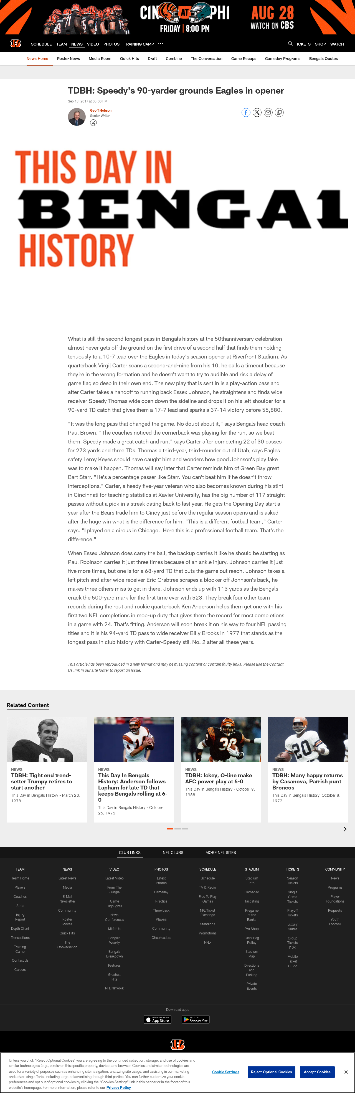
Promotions (208, 933)
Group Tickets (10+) (292, 942)
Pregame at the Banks (251, 915)
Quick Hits (67, 933)
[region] (177, 1072)
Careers (20, 969)
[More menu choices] (160, 43)
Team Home (20, 878)
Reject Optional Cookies (271, 1072)
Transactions (20, 937)
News (335, 878)
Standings (207, 924)
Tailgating (252, 901)
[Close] (346, 1072)
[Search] (290, 43)
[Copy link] (279, 112)
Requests (335, 910)
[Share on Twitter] (257, 115)
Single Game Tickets (292, 896)
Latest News (67, 878)
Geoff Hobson (100, 110)
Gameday (161, 892)
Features (114, 965)
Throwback (161, 910)
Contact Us (20, 960)
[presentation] (346, 830)
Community (67, 910)
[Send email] (268, 115)
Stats (20, 906)
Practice (161, 901)
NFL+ (207, 942)
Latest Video (114, 878)
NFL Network (114, 988)
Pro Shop (252, 929)
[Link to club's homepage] (15, 43)
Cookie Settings (225, 1072)
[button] (170, 829)
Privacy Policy (118, 1087)
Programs (335, 887)
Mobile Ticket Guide (293, 961)
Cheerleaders (161, 937)
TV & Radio (207, 887)
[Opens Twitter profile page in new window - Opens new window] (93, 122)
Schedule (208, 878)
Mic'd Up (114, 929)
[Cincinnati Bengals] (177, 1045)
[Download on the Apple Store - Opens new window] (158, 1020)
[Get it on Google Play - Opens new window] (196, 1022)
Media (67, 887)
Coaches (20, 896)
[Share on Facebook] (246, 115)
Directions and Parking (251, 970)
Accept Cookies (317, 1072)
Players (20, 887)
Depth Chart (20, 928)
